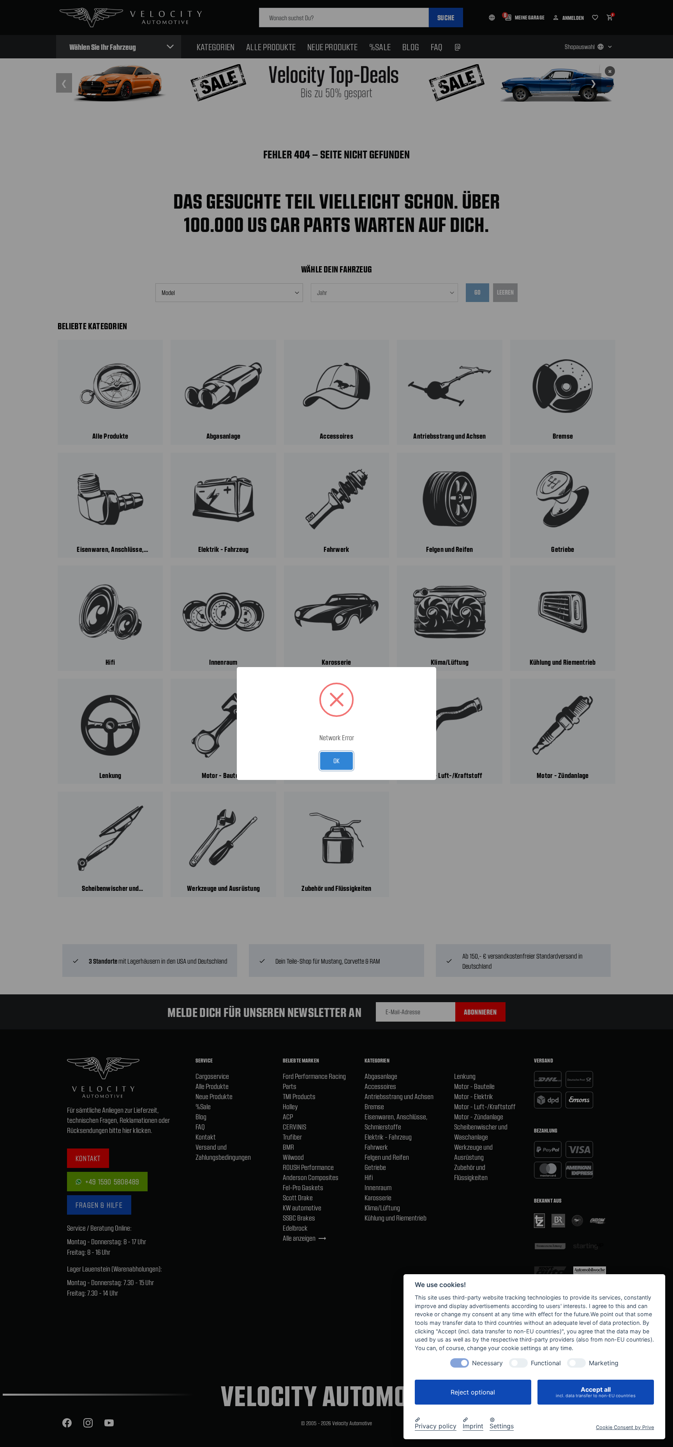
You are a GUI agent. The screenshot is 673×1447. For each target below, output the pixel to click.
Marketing (603, 1363)
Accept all (596, 1392)
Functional (546, 1363)
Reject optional (473, 1392)
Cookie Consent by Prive (625, 1427)
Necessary (487, 1363)
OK (336, 760)
